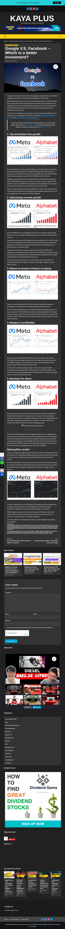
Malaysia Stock (9, 738)
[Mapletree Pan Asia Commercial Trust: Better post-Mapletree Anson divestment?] (13, 559)
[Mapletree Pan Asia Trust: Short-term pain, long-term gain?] (32, 559)
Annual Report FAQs (10, 719)
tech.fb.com (38, 429)
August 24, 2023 (29, 572)
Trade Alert (8, 756)
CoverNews (57, 924)
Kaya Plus (32, 18)
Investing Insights (10, 728)
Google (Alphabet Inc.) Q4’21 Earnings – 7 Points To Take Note (19, 540)
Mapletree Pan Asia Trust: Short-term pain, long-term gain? (32, 569)
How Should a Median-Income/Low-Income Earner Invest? (32, 883)
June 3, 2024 (8, 574)
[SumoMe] (2, 474)
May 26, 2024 (20, 893)
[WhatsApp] (2, 463)
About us (6, 919)
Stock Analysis (9, 45)
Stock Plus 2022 (44, 127)
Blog (6, 722)
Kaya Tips (8, 731)
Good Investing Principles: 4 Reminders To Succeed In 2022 (46, 540)
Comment (8, 592)
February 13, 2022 (10, 61)
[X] (2, 466)
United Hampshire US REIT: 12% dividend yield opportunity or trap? (52, 569)
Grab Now (57, 3)
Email (35, 614)
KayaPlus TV (8, 734)
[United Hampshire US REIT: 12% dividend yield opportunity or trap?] (52, 559)
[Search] (60, 36)
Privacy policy (25, 919)
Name (7, 614)
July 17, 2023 (47, 572)
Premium (7, 741)
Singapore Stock (9, 563)
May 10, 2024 (32, 888)
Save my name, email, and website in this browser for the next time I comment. (30, 627)
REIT (26, 561)
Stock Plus (8, 753)
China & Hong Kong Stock (12, 725)
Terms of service (14, 919)
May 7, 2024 (43, 890)
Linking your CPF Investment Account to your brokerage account (55, 885)
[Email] (2, 470)
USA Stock (15, 45)
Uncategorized (9, 760)
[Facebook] (2, 459)
